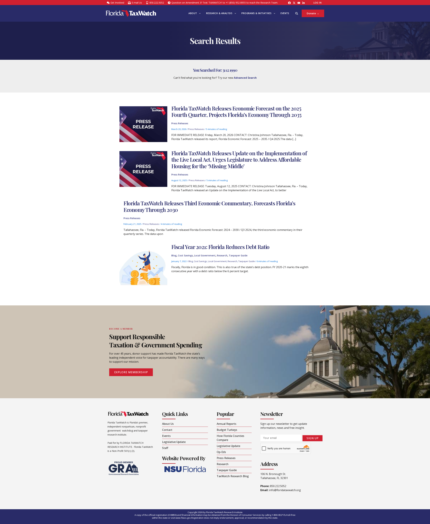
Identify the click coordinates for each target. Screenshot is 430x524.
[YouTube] (298, 3)
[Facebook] (289, 3)
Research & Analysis (219, 13)
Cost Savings (185, 255)
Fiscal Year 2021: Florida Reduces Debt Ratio (220, 246)
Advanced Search (245, 78)
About (192, 13)
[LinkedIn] (303, 3)
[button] (199, 13)
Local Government (205, 255)
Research (222, 255)
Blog (174, 255)
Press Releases (179, 123)
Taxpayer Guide (238, 255)
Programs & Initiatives (256, 13)
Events (285, 13)
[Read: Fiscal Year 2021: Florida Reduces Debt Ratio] (143, 268)
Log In (317, 2)
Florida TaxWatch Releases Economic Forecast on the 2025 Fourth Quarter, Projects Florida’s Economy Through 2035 (236, 111)
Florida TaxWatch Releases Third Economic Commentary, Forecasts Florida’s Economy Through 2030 (209, 206)
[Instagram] (294, 3)
